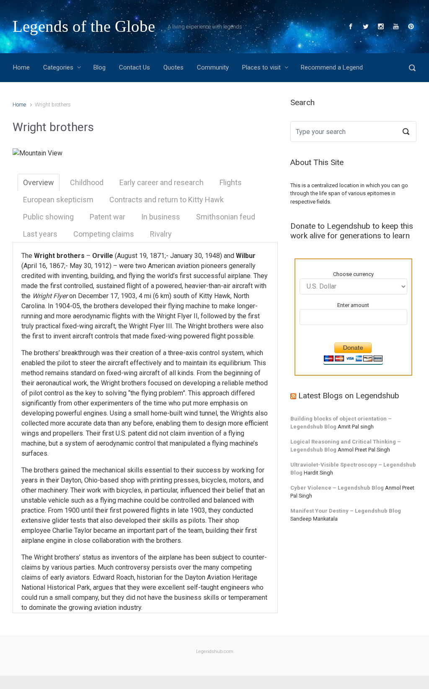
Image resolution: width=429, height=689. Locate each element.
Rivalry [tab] (161, 234)
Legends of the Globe (84, 26)
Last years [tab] (40, 234)
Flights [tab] (231, 182)
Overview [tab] (38, 182)
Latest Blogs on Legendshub (348, 395)
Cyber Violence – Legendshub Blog (337, 488)
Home (19, 104)
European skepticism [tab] (58, 199)
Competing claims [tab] (103, 234)
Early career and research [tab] (161, 182)
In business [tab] (160, 216)
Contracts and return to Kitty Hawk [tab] (166, 199)
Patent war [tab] (107, 216)
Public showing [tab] (48, 216)
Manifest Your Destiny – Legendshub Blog (345, 511)
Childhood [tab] (86, 182)
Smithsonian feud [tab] (225, 216)
